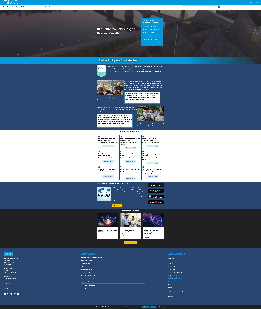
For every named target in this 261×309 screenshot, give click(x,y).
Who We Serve (24, 6)
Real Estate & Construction (175, 272)
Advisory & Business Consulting (91, 257)
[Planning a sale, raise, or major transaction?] (143, 151)
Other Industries (172, 266)
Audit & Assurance (87, 260)
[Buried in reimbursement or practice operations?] (99, 151)
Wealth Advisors (86, 270)
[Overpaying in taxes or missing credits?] (99, 167)
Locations (170, 287)
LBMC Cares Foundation (174, 282)
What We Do (15, 6)
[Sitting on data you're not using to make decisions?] (121, 136)
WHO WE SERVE (176, 254)
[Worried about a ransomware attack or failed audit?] (99, 136)
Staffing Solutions (87, 282)
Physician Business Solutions (91, 276)
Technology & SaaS (173, 275)
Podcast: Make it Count (174, 293)
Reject (153, 307)
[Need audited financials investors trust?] (121, 151)
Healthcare (171, 258)
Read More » (100, 234)
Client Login (249, 2)
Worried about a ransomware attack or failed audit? (107, 139)
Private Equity (171, 269)
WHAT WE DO (88, 254)
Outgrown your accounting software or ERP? (150, 139)
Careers (47, 6)
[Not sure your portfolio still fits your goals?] (121, 167)
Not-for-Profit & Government (175, 264)
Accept (145, 307)
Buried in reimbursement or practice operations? (106, 154)
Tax (82, 266)
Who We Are (6, 6)
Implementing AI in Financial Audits (107, 230)
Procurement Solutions (89, 279)
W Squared (84, 288)
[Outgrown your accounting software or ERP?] (143, 136)
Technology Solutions (88, 285)
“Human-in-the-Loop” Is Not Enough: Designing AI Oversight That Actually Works (154, 231)
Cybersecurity (85, 263)
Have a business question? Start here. (151, 22)
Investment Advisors (88, 273)
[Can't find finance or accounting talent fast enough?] (143, 167)
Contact (258, 2)
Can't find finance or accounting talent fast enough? (151, 170)
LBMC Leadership (172, 284)
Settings (161, 307)
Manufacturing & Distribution (176, 261)
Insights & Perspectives (36, 6)
